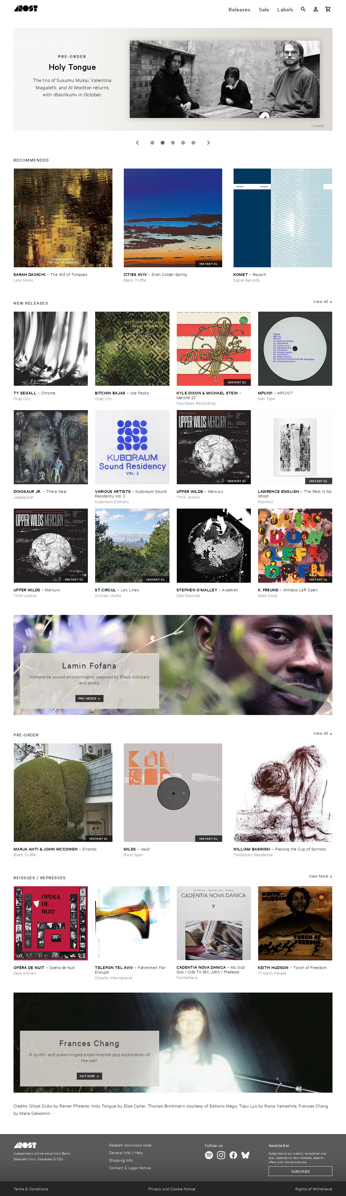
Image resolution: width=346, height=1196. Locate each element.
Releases (240, 9)
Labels (285, 9)
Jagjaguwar (24, 496)
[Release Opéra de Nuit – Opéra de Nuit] (51, 923)
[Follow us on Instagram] (221, 1155)
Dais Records (188, 595)
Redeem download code (130, 1144)
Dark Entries (25, 973)
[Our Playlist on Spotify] (209, 1155)
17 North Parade (272, 973)
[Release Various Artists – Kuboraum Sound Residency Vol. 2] (132, 447)
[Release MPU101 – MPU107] (295, 348)
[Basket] (328, 9)
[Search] (303, 9)
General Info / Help (126, 1152)
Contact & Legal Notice (130, 1167)
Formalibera (187, 977)
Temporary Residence (253, 854)
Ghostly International (113, 977)
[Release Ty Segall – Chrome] (51, 348)
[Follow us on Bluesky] (245, 1155)
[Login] (315, 9)
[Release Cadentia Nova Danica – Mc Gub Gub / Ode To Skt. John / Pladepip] (214, 923)
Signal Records (246, 279)
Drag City (22, 398)
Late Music (24, 279)
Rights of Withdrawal (313, 1188)
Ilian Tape (266, 398)
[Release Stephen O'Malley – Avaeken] (214, 545)
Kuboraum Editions (112, 501)
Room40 (265, 501)
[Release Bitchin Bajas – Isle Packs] (132, 348)
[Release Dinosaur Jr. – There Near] (51, 447)
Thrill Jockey (188, 496)
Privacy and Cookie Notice (171, 1188)
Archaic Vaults (108, 595)
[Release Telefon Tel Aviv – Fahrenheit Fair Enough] (132, 923)
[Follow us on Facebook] (233, 1155)
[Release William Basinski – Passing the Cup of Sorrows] (282, 792)
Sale (264, 9)
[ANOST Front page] (27, 9)
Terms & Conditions (31, 1188)
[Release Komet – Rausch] (282, 218)
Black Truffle (135, 279)
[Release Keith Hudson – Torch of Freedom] (295, 923)
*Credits (317, 125)
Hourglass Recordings (196, 403)
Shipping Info (121, 1159)
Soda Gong (267, 595)
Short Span (133, 854)
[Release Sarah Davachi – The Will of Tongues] (63, 218)
